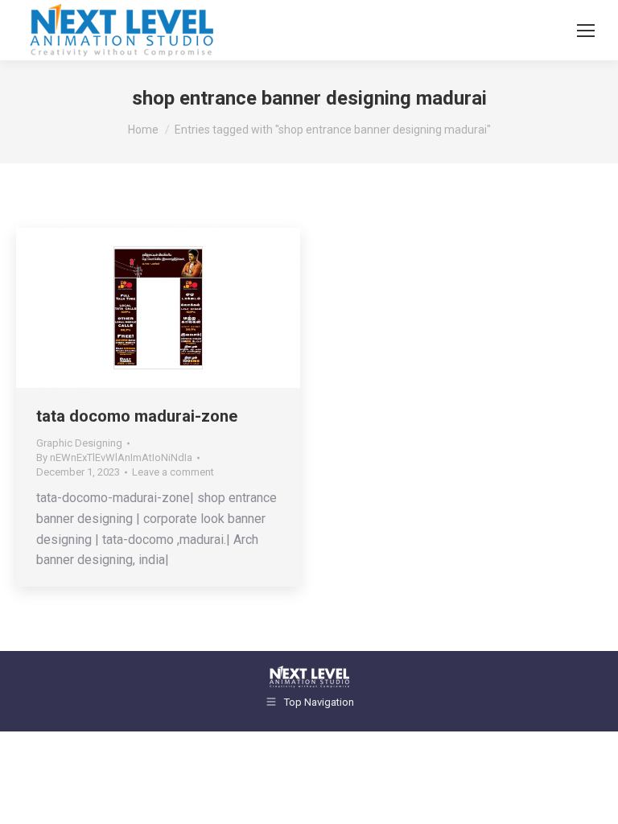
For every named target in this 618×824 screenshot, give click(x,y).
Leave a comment (173, 472)
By (114, 457)
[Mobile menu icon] (586, 30)
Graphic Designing (79, 443)
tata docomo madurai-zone (136, 416)
